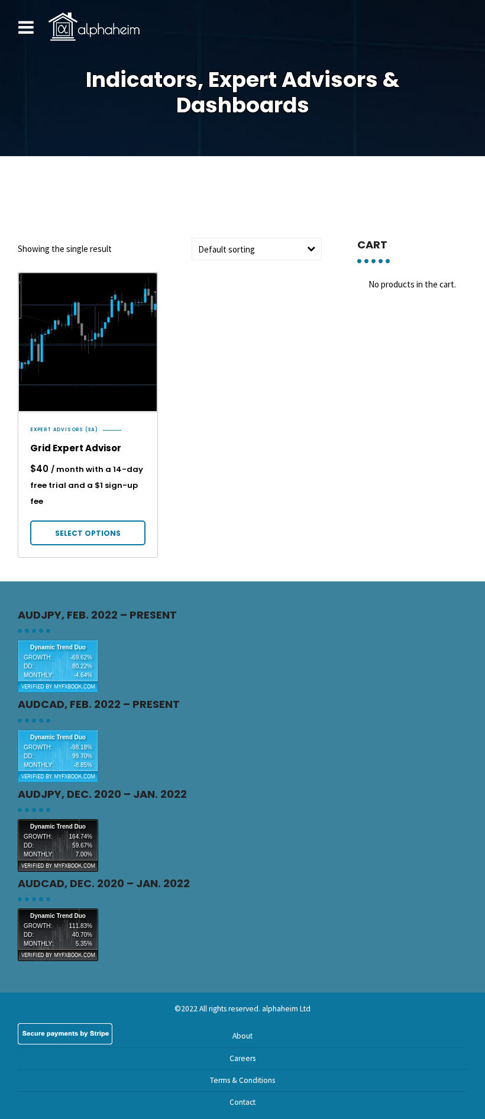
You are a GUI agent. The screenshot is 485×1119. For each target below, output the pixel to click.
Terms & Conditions (242, 1080)
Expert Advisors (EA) (64, 430)
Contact (242, 1102)
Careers (242, 1058)
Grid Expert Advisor (75, 448)
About (242, 1036)
